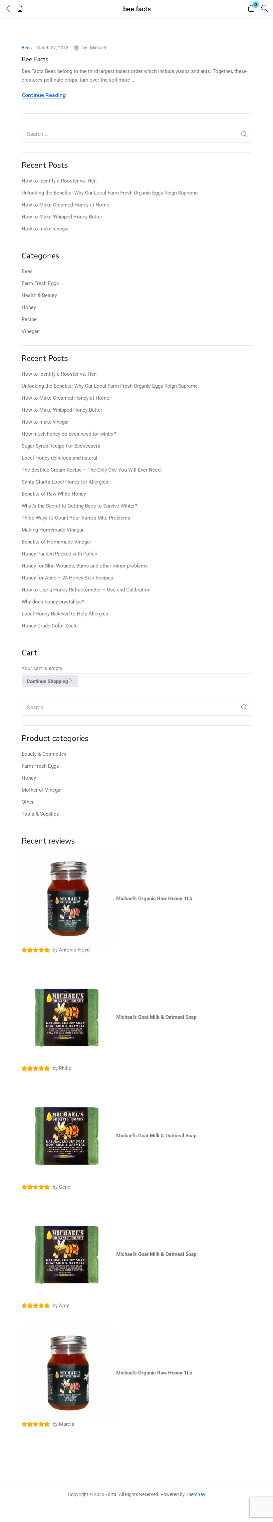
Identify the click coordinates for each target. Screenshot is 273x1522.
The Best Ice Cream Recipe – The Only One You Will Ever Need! (92, 470)
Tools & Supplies (40, 814)
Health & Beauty (39, 295)
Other (28, 802)
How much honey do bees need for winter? (69, 434)
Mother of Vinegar (42, 790)
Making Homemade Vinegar (53, 530)
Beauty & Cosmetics (44, 754)
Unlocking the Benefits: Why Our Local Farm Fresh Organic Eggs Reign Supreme (110, 193)
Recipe (29, 319)
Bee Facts (35, 59)
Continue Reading (44, 95)
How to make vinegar (45, 229)
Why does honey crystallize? (53, 602)
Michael (98, 47)
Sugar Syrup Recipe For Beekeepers (61, 446)
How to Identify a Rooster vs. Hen (59, 181)
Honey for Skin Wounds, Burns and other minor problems (85, 566)
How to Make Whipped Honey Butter (62, 217)
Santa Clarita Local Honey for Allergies (65, 482)
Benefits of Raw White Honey (54, 494)
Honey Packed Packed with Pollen (59, 554)
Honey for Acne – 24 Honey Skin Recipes (67, 578)
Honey (29, 307)
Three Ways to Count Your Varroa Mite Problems (76, 518)
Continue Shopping (47, 681)
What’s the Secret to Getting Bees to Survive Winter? (79, 506)
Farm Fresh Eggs (40, 283)
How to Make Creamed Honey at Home (65, 205)
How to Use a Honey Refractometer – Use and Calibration (86, 590)
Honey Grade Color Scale (50, 626)
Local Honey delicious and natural (59, 458)
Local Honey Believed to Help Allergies (65, 614)
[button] (251, 9)
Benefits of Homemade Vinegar (56, 542)
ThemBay (195, 1494)
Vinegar (30, 331)
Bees (27, 271)
